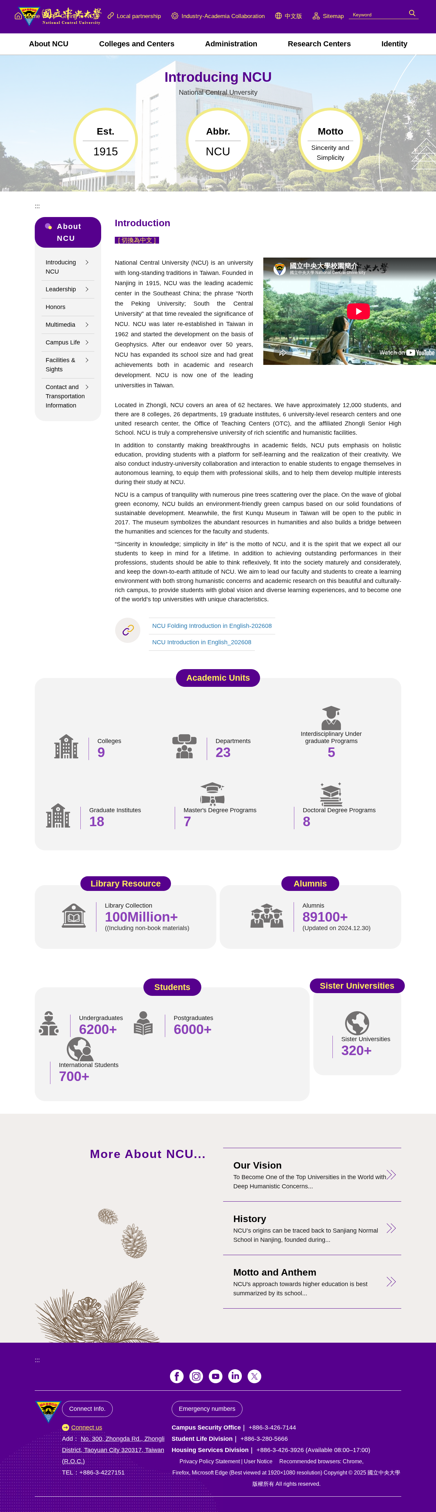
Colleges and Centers (136, 44)
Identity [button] (394, 44)
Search (413, 12)
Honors (55, 307)
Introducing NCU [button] (61, 267)
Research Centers (319, 44)
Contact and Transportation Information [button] (65, 396)
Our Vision (257, 1165)
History (249, 1219)
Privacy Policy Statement (210, 1461)
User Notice (258, 1461)
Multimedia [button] (60, 324)
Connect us (86, 1427)
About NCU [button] (48, 44)
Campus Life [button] (63, 342)
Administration (231, 44)
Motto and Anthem (274, 1272)
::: (37, 206)
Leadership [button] (61, 289)
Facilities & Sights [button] (60, 365)
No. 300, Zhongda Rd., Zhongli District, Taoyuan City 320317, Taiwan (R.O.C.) (113, 1450)
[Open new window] (177, 1376)
